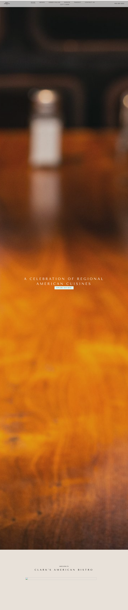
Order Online (54, 2)
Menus (42, 2)
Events (67, 2)
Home (33, 2)
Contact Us (90, 2)
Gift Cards (64, 4)
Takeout (77, 2)
